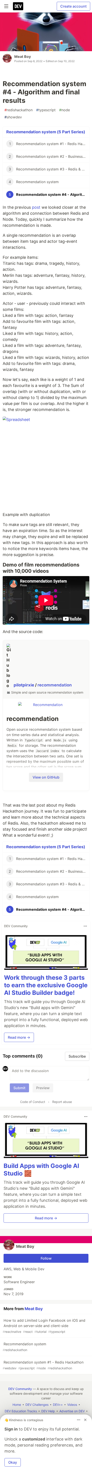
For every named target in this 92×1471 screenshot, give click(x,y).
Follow (46, 1258)
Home (17, 1404)
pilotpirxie (24, 685)
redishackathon (18, 110)
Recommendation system (24, 1347)
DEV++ (58, 1404)
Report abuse (62, 1102)
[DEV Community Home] (18, 6)
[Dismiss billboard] (85, 1419)
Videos (72, 1404)
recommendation (55, 685)
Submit (19, 1088)
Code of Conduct (32, 1102)
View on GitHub (46, 777)
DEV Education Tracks (21, 1411)
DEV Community (20, 1389)
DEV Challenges (36, 1404)
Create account (73, 6)
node (64, 110)
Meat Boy (22, 56)
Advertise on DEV (72, 1411)
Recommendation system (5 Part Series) (45, 131)
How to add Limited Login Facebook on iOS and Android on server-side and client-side (44, 1325)
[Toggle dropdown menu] (85, 926)
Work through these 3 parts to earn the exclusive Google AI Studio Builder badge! (46, 985)
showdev (13, 117)
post (36, 207)
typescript (46, 110)
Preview (43, 1088)
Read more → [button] (19, 1037)
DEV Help (48, 1411)
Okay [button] (12, 1462)
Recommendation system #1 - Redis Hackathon (43, 1365)
